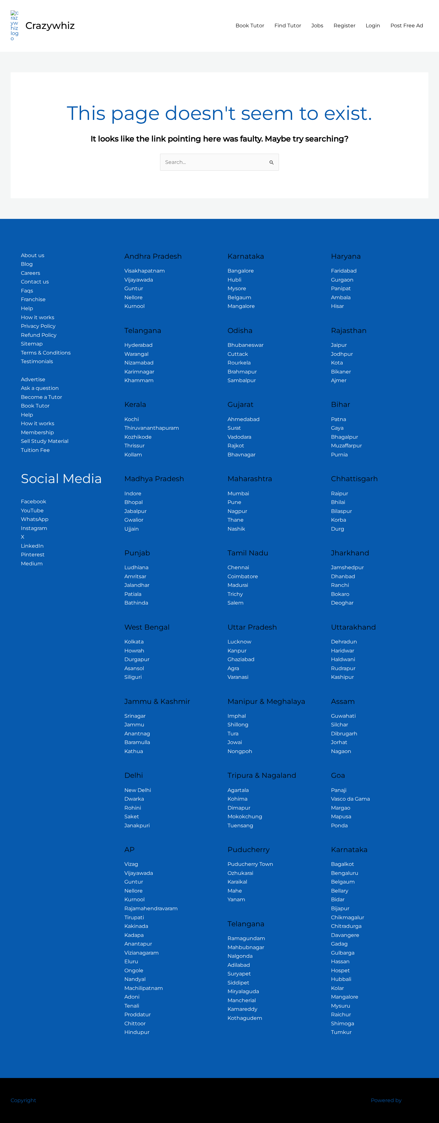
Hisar (337, 306)
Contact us (35, 282)
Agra (233, 668)
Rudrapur (343, 668)
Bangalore (241, 271)
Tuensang (240, 825)
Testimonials (37, 361)
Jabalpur (135, 511)
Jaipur (339, 345)
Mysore (237, 288)
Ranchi (340, 585)
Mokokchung (245, 816)
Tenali (131, 1006)
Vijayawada (138, 280)
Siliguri (133, 677)
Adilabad (239, 965)
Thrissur (134, 446)
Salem (236, 603)
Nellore (133, 297)
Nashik (236, 529)
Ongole (133, 970)
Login (373, 25)
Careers (30, 273)
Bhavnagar (241, 455)
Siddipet (238, 983)
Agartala (238, 790)
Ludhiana (136, 567)
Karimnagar (139, 372)
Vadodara (239, 437)
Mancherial (242, 1000)
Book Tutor (250, 25)
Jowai (235, 742)
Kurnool (134, 306)
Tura (233, 734)
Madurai (238, 585)
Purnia (339, 455)
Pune (234, 502)
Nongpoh (240, 751)
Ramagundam (246, 938)
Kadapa (134, 935)
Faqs (27, 291)
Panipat (341, 288)
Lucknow (239, 642)
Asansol (134, 668)
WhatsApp (35, 519)
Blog (27, 264)
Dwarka (134, 799)
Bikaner (341, 372)
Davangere (345, 935)
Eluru (131, 961)
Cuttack (238, 354)
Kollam (133, 455)
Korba (338, 520)
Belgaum (239, 297)
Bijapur (340, 908)
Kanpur (237, 651)
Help (27, 308)
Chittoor (135, 1023)
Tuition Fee (35, 450)
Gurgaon (342, 280)
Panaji (338, 790)
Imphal (237, 716)
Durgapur (136, 659)
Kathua (133, 751)
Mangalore (241, 306)
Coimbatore (243, 576)
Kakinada (136, 926)
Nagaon (341, 751)
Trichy (235, 594)
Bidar (338, 899)
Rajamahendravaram (151, 908)
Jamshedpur (347, 567)
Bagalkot (342, 864)
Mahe (235, 891)
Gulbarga (342, 953)
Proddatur (137, 1014)
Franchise (33, 299)
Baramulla (137, 742)
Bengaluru (344, 873)
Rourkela (239, 363)
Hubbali (341, 979)
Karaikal (237, 882)
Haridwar (342, 651)
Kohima (237, 799)
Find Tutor (287, 25)
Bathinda (136, 603)
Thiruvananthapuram (151, 428)
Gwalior (133, 520)
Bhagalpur (344, 437)
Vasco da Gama (350, 799)
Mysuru (340, 1006)
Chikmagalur (347, 917)
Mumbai (238, 493)
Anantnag (137, 734)
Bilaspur (341, 511)
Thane (236, 520)
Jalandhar (136, 585)
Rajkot (236, 446)
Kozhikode (138, 437)
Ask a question (40, 388)
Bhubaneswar (246, 345)
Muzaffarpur (346, 446)
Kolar (337, 988)
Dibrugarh (344, 734)
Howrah (134, 651)
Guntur (133, 288)
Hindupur (136, 1032)
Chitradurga (346, 926)
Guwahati (343, 716)
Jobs (317, 25)
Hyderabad (138, 345)
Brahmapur (242, 372)
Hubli (234, 280)
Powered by (386, 1100)
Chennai (238, 567)
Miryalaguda (243, 991)
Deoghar (342, 603)
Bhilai (338, 502)
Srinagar (135, 716)
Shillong (238, 725)
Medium (32, 564)
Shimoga (342, 1023)
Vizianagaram (141, 953)
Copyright (23, 1100)
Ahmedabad (244, 419)
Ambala (341, 297)
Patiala (132, 594)
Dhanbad (343, 576)
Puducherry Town (250, 864)
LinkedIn (32, 546)
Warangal (136, 354)
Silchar (339, 725)
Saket (131, 816)
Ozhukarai (240, 873)
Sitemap (32, 344)
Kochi (131, 419)
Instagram (34, 528)
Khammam (139, 380)
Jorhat (339, 742)
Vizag (131, 864)
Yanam (236, 899)
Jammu (134, 725)
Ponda (339, 825)
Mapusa (341, 816)
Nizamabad (139, 363)
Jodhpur (342, 354)
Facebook (33, 502)
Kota (337, 363)
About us (32, 255)
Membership (37, 432)
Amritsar (135, 576)
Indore (132, 493)
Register (344, 25)
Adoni (131, 997)
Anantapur (138, 944)
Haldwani (343, 659)
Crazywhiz (50, 25)
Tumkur (341, 1032)
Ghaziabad (241, 659)
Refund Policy (39, 335)
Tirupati (134, 917)
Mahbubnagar (246, 947)
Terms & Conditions (46, 353)
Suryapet (239, 974)
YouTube (32, 511)
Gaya (337, 428)
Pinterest (33, 555)
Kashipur (342, 677)
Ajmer (338, 380)
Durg (337, 529)
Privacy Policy (38, 326)
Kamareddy (242, 1009)
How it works (37, 317)
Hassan (340, 961)
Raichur (341, 1014)
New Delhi (137, 790)
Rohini (132, 808)
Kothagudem (245, 1018)
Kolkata (134, 642)
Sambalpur (242, 380)
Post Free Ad (406, 25)
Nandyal (135, 979)
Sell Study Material (44, 441)
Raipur (339, 493)
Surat (234, 428)
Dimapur (239, 808)
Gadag (339, 944)
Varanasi (238, 677)
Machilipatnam (143, 988)
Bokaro (340, 594)
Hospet (340, 970)
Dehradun (344, 642)
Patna (338, 419)
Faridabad (344, 271)
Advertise (33, 379)
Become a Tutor (41, 397)
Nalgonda (240, 956)
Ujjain (131, 529)
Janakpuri (137, 825)
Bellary (339, 891)
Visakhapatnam (144, 271)
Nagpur (237, 511)
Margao (340, 808)
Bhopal (133, 502)
